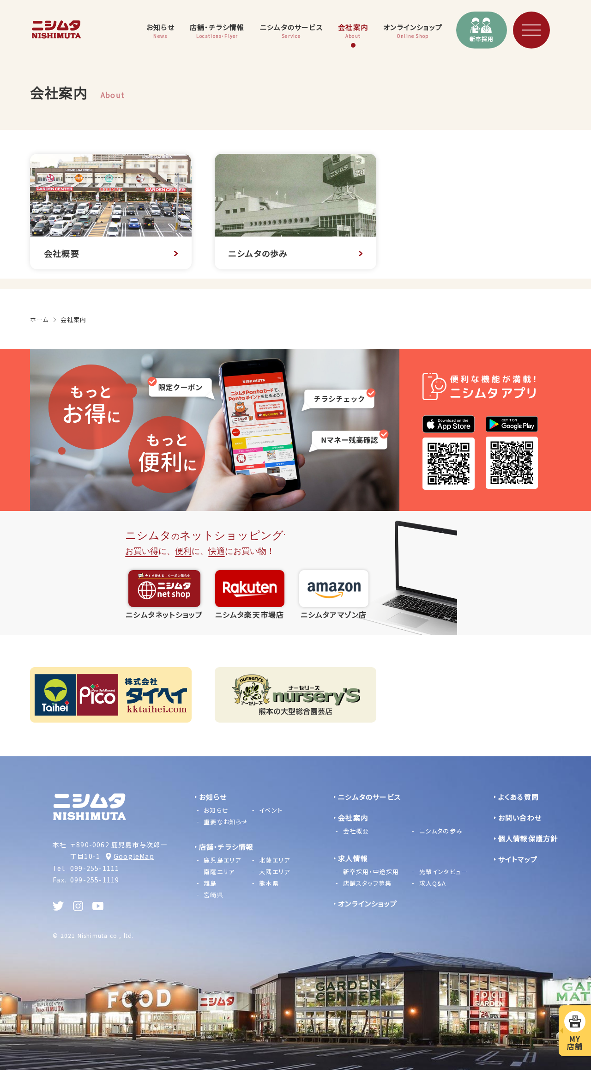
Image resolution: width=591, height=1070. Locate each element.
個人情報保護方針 (528, 838)
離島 (210, 883)
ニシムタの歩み (441, 831)
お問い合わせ (520, 817)
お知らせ (216, 810)
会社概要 (356, 831)
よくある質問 (518, 797)
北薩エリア (274, 860)
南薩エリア (219, 871)
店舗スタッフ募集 (367, 883)
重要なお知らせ (226, 821)
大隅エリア (274, 871)
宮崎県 (213, 894)
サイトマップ (517, 859)
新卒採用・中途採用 (371, 871)
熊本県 (269, 883)
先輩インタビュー (443, 871)
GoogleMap (134, 856)
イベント (271, 810)
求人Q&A (432, 883)
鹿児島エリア (222, 860)
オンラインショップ (367, 903)
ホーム (39, 319)
